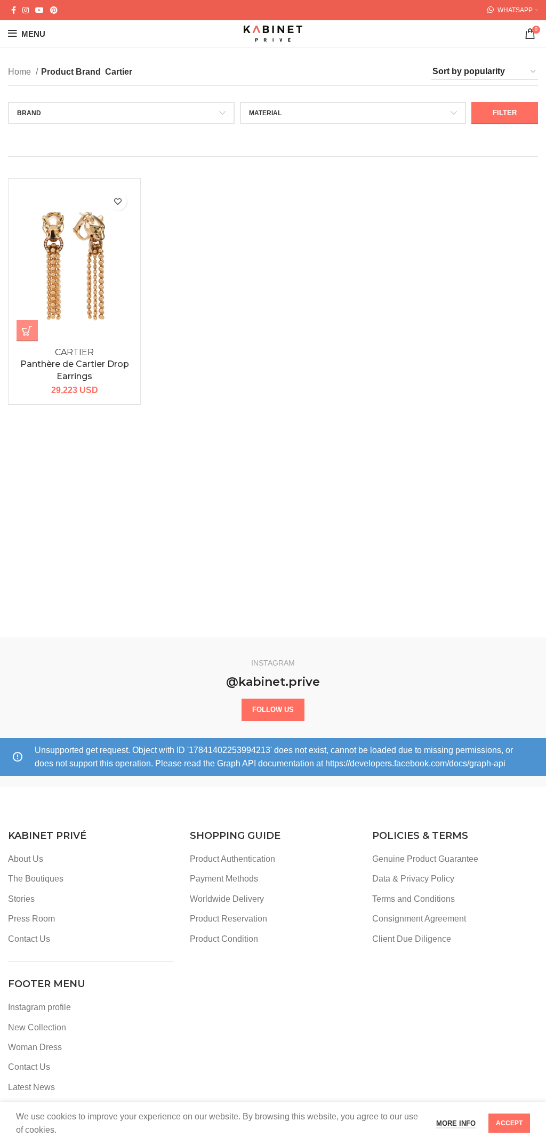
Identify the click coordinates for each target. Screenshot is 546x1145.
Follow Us (273, 710)
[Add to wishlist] (117, 201)
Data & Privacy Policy (413, 878)
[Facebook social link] (13, 10)
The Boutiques (35, 878)
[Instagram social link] (25, 10)
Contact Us (29, 938)
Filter (505, 113)
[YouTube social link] (39, 10)
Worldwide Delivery (227, 898)
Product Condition (224, 938)
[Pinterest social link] (54, 10)
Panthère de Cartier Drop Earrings (74, 364)
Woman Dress (35, 1047)
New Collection (37, 1027)
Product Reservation (228, 918)
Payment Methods (224, 878)
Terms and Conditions (413, 898)
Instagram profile (39, 1007)
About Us (25, 858)
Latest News (31, 1087)
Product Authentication (232, 858)
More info (456, 1123)
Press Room (31, 918)
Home (20, 71)
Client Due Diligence (411, 938)
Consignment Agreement (419, 918)
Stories (21, 898)
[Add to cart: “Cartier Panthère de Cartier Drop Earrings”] (27, 330)
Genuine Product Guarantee (425, 858)
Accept (509, 1123)
